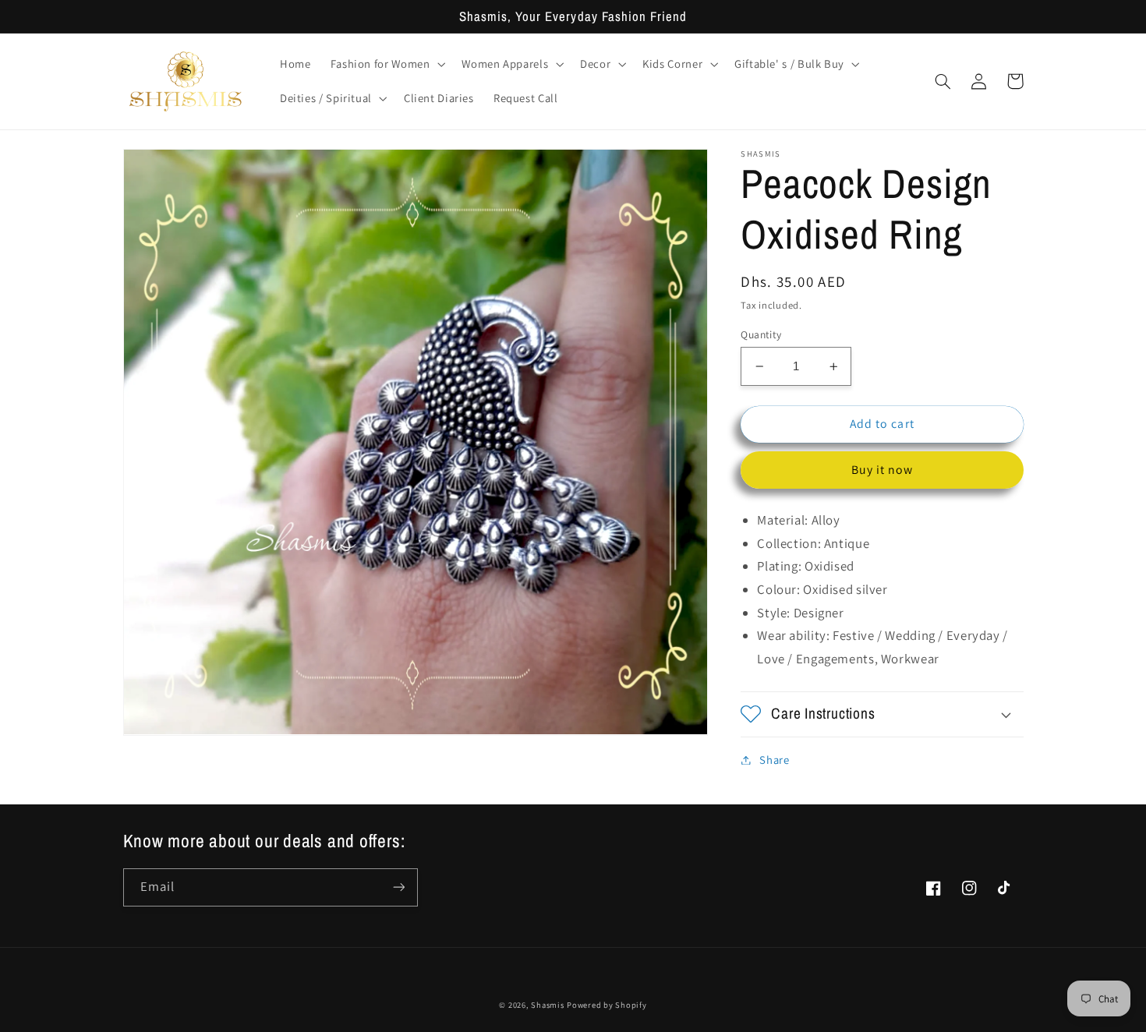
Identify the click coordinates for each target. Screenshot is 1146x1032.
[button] (386, 64)
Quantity (761, 334)
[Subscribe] (398, 887)
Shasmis (547, 1004)
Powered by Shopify (606, 1004)
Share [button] (774, 759)
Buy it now (882, 469)
